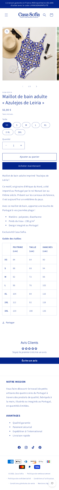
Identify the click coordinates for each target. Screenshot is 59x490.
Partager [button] (10, 322)
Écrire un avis (29, 360)
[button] (6, 15)
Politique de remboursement (39, 473)
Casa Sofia (19, 473)
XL (45, 125)
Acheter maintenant (29, 165)
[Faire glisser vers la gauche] (22, 86)
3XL (20, 132)
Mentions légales (45, 483)
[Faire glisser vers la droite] (36, 86)
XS (7, 125)
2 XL (8, 132)
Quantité (6, 139)
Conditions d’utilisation (44, 478)
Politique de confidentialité (19, 478)
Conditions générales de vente (22, 483)
